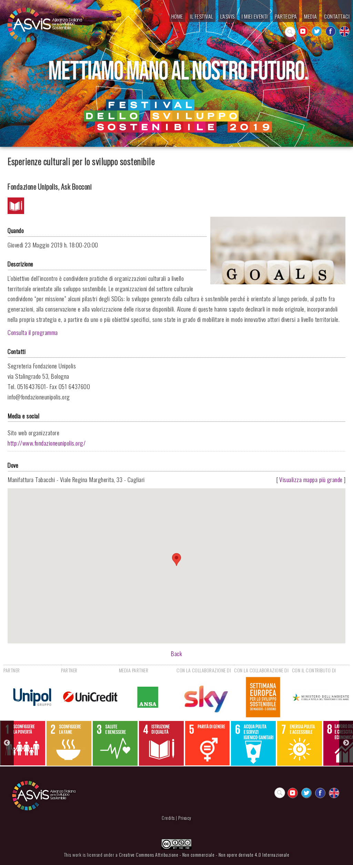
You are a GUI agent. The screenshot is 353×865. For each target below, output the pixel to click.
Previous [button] (7, 743)
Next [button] (346, 743)
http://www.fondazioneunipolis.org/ (46, 442)
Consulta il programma (33, 332)
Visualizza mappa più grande (311, 479)
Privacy (184, 818)
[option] (23, 743)
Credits (168, 818)
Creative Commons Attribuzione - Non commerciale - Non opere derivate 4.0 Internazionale (204, 854)
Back (176, 653)
